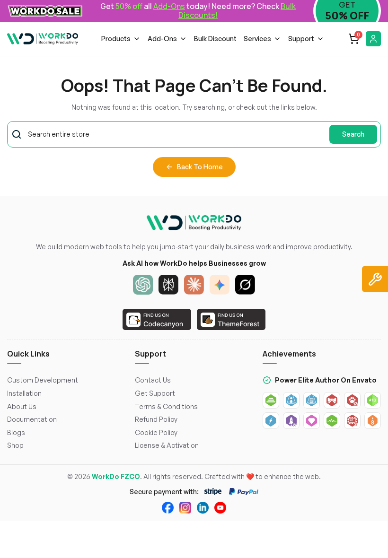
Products (116, 39)
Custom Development (42, 380)
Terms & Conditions (166, 406)
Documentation (32, 419)
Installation (24, 393)
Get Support (155, 393)
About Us (21, 406)
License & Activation (167, 445)
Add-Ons (162, 39)
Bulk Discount (215, 39)
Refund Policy (156, 419)
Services (257, 39)
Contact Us (153, 380)
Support (301, 39)
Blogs (16, 432)
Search (353, 134)
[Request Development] (375, 279)
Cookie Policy (156, 432)
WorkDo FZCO (116, 476)
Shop (15, 445)
